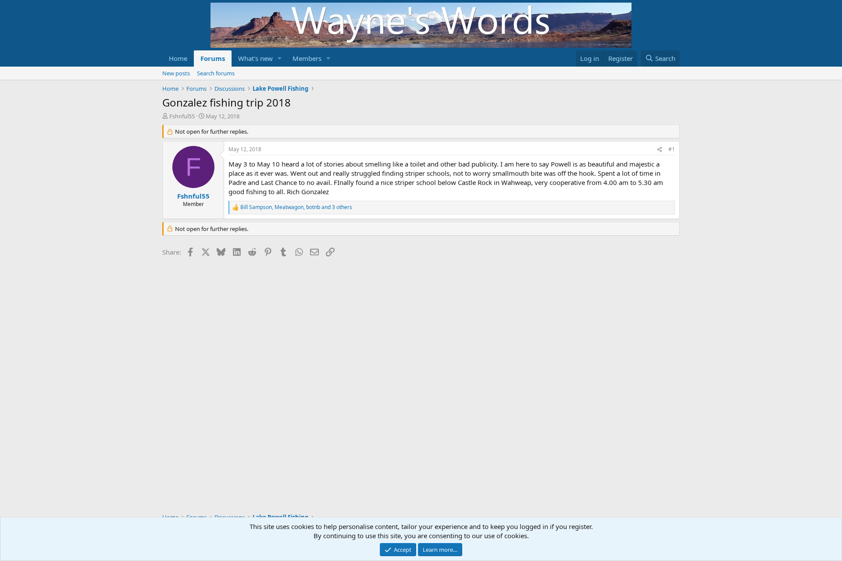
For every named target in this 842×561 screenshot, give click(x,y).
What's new (255, 58)
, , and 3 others (296, 207)
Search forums (216, 73)
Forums (212, 58)
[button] (280, 58)
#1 (671, 149)
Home (178, 58)
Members (307, 58)
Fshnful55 (182, 116)
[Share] (659, 150)
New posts (176, 73)
